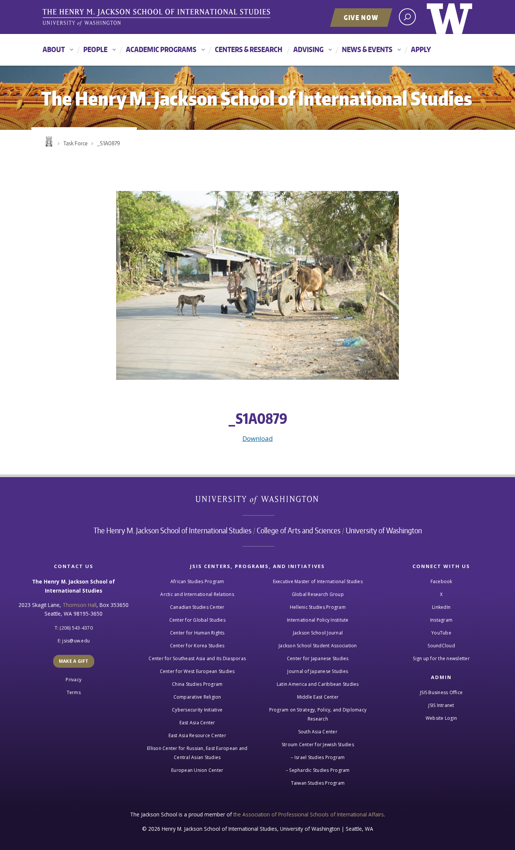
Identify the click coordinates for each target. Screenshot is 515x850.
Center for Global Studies (197, 620)
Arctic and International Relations (197, 594)
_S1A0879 (108, 143)
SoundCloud (441, 645)
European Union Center (197, 770)
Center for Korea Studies (197, 645)
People (95, 49)
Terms (74, 692)
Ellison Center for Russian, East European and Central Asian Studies (197, 753)
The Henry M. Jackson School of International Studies (172, 530)
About (54, 49)
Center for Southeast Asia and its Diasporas (197, 658)
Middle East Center (318, 697)
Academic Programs (161, 49)
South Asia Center (317, 731)
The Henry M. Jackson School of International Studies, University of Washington (158, 17)
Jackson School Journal (318, 633)
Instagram (441, 620)
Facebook (441, 581)
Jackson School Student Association (318, 645)
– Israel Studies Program (318, 757)
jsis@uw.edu (76, 641)
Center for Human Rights (197, 633)
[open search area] (407, 16)
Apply (421, 49)
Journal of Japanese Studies (317, 671)
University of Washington (449, 17)
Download (257, 438)
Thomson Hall (80, 604)
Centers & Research (248, 49)
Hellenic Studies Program (318, 607)
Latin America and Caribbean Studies (318, 684)
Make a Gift (74, 661)
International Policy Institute (318, 620)
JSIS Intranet (441, 705)
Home (48, 141)
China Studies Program (197, 684)
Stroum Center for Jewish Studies (318, 744)
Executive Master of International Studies (318, 581)
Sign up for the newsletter (441, 658)
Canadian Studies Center (197, 607)
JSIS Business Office (441, 692)
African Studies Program (197, 581)
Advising (308, 49)
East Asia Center (197, 722)
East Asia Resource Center (197, 735)
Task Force (75, 143)
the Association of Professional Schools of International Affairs (308, 814)
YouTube (441, 633)
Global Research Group (318, 594)
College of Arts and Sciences (298, 530)
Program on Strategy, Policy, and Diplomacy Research (318, 714)
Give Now (361, 17)
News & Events (367, 49)
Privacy (73, 679)
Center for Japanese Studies (318, 658)
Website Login (441, 718)
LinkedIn (441, 607)
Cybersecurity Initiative (197, 710)
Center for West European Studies (197, 671)
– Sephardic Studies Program (318, 770)
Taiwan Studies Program (318, 783)
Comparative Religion (197, 697)
